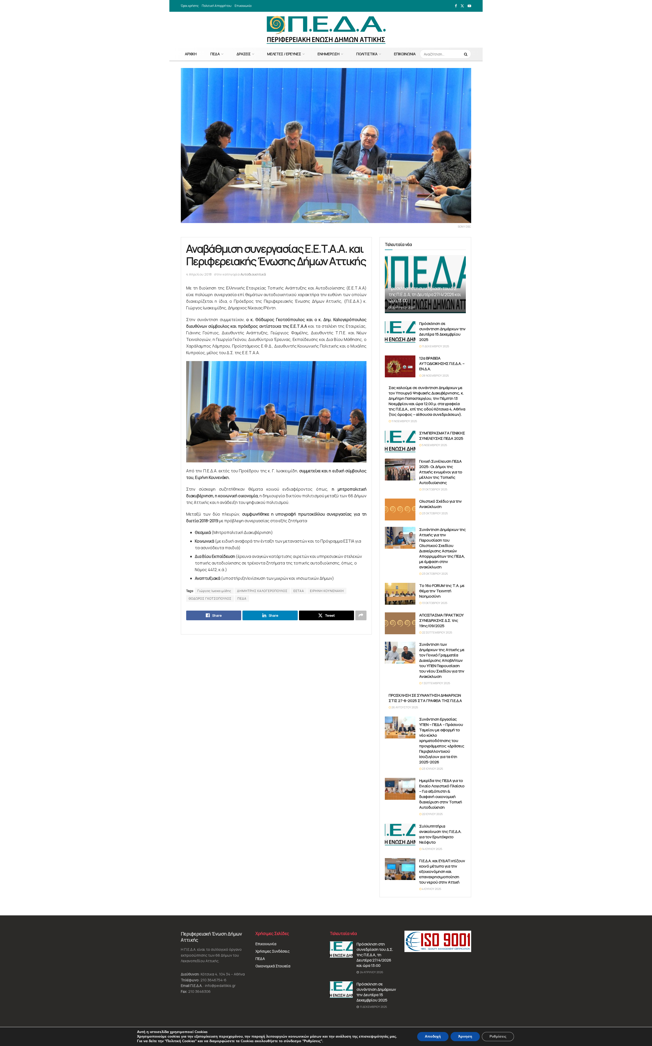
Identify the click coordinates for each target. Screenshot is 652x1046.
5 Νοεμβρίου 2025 (434, 445)
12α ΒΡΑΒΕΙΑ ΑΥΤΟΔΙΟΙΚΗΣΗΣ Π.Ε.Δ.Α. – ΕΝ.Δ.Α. (442, 363)
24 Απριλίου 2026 (403, 307)
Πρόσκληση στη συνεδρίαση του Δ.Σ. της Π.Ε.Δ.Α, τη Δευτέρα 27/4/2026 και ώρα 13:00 (425, 294)
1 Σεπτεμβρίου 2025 (436, 683)
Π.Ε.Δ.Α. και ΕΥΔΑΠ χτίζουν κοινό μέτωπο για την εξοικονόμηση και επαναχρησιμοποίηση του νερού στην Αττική (442, 871)
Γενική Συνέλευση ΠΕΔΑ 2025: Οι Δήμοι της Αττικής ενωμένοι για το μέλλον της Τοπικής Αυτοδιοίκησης (440, 472)
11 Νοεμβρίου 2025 (404, 421)
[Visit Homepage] (326, 30)
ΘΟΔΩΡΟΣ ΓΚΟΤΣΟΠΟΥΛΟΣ (210, 598)
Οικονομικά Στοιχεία (272, 966)
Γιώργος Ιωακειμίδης (214, 591)
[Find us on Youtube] (469, 6)
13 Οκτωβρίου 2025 (434, 603)
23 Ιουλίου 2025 (432, 768)
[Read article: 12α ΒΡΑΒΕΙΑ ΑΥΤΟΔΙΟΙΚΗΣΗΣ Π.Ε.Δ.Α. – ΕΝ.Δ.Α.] (400, 366)
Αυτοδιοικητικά (253, 274)
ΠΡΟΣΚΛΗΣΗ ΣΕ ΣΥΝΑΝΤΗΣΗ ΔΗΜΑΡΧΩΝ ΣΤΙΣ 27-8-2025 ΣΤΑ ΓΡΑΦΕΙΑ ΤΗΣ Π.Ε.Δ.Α (425, 698)
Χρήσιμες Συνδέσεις (272, 951)
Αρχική (191, 53)
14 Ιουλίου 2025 (432, 849)
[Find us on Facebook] (456, 6)
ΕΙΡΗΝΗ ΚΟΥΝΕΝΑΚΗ (327, 591)
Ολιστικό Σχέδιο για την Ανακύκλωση (440, 504)
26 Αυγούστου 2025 (404, 707)
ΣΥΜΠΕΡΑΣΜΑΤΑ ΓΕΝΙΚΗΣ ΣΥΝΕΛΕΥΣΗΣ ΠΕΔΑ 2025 (442, 435)
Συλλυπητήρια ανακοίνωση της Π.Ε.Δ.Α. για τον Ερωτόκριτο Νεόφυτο (440, 834)
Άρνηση (465, 1036)
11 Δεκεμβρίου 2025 (435, 346)
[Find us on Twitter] (462, 6)
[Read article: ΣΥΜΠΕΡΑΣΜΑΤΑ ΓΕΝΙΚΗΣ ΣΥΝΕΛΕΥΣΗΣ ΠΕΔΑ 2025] (400, 441)
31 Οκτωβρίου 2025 (434, 489)
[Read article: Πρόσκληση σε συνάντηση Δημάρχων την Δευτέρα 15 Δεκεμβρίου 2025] (400, 332)
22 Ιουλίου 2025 (432, 814)
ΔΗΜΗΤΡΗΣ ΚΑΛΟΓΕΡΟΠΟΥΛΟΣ (262, 591)
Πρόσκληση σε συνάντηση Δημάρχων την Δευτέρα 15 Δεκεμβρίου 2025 (442, 331)
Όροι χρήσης (190, 6)
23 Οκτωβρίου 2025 (435, 513)
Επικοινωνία (243, 6)
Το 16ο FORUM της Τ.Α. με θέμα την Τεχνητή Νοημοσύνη (442, 591)
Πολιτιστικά (366, 53)
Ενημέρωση (328, 53)
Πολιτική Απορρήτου (217, 6)
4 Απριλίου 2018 (199, 274)
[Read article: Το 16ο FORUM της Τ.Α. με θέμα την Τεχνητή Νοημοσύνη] (400, 594)
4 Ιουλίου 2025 (431, 889)
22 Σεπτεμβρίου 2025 (437, 632)
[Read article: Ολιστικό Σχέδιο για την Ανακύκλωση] (400, 509)
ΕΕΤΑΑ (298, 591)
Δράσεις (244, 53)
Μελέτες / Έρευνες (284, 53)
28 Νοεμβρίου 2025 (435, 375)
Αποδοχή (433, 1036)
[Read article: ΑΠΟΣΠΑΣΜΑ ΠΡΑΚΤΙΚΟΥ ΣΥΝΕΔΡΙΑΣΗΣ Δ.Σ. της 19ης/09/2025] (400, 623)
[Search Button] (466, 54)
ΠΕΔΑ (215, 53)
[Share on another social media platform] (360, 615)
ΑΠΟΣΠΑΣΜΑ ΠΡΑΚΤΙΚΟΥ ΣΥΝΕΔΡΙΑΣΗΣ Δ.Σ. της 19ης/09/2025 (441, 620)
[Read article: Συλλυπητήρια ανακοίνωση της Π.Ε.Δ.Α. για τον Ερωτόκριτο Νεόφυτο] (400, 834)
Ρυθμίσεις (498, 1036)
